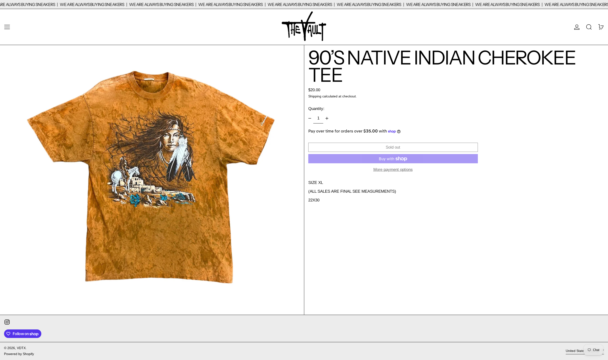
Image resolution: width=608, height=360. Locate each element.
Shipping (314, 96)
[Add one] (326, 118)
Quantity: (316, 108)
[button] (589, 27)
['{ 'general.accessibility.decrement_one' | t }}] (309, 118)
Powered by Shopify (19, 354)
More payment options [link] (393, 169)
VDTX (21, 348)
